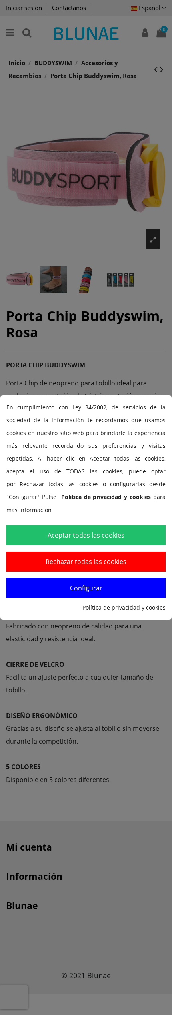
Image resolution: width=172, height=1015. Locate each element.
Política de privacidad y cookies (124, 607)
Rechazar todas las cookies (86, 561)
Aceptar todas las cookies (86, 535)
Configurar (86, 588)
